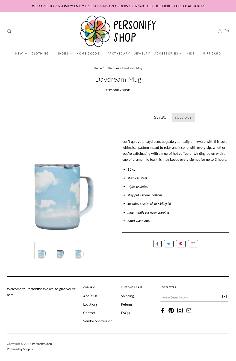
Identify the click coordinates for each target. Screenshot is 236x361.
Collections (112, 68)
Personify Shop (118, 90)
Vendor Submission (97, 321)
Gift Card (212, 53)
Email (193, 243)
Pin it (181, 243)
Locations (90, 304)
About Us (90, 296)
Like (157, 243)
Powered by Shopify (20, 349)
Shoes (63, 53)
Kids (191, 53)
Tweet (169, 243)
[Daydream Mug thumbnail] (42, 250)
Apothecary (119, 53)
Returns (127, 304)
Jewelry (142, 53)
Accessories (166, 53)
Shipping (127, 296)
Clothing (41, 53)
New (19, 53)
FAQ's (125, 313)
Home (98, 68)
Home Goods (88, 53)
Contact (89, 313)
